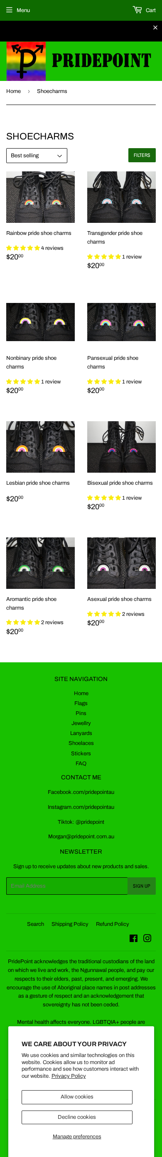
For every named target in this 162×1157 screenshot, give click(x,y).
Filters (142, 155)
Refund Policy (112, 924)
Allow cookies (77, 1097)
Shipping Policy (70, 924)
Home (13, 91)
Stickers (81, 754)
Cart (150, 10)
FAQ (81, 763)
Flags (81, 703)
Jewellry (81, 723)
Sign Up (141, 886)
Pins (81, 713)
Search (35, 924)
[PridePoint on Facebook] (133, 940)
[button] (23, 248)
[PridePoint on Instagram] (147, 940)
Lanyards (81, 733)
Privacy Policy (69, 1076)
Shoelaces (81, 743)
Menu (23, 10)
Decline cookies (77, 1117)
